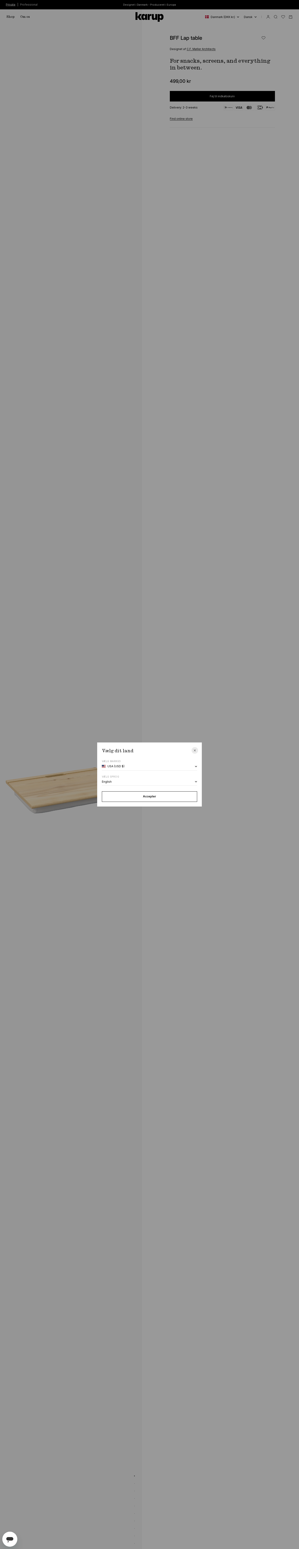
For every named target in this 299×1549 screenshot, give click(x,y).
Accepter (149, 796)
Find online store (181, 118)
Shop (11, 16)
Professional (29, 4)
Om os (25, 16)
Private (10, 4)
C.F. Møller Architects (201, 49)
